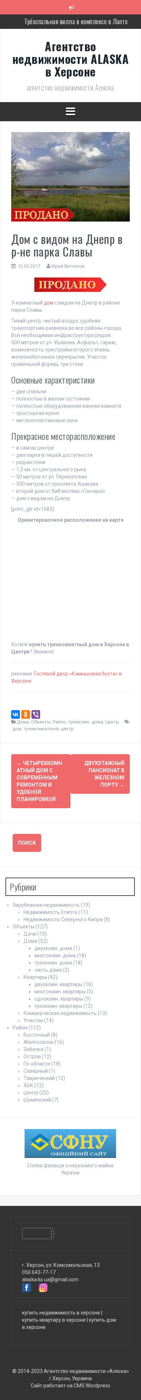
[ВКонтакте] (15, 714)
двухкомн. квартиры (58, 984)
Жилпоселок (39, 1042)
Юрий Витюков (68, 266)
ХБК (28, 1085)
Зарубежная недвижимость (46, 905)
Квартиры (35, 977)
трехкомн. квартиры (58, 1006)
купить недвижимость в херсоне (61, 1313)
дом (49, 303)
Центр (112, 722)
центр (67, 728)
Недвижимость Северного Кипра (63, 919)
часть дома (48, 970)
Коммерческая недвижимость (60, 1013)
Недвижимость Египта (50, 912)
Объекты (41, 722)
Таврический (39, 1078)
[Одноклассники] (25, 714)
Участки (33, 1020)
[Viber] (35, 714)
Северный (36, 1071)
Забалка (33, 1049)
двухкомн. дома (53, 948)
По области (37, 1064)
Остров (32, 1056)
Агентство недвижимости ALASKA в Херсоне (70, 59)
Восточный (37, 1035)
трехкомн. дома (85, 722)
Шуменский (37, 1100)
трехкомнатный (41, 728)
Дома (23, 722)
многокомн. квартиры (60, 991)
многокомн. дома (55, 955)
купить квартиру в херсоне (54, 1320)
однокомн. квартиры (58, 999)
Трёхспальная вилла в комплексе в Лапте (76, 21)
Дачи (30, 934)
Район (59, 722)
